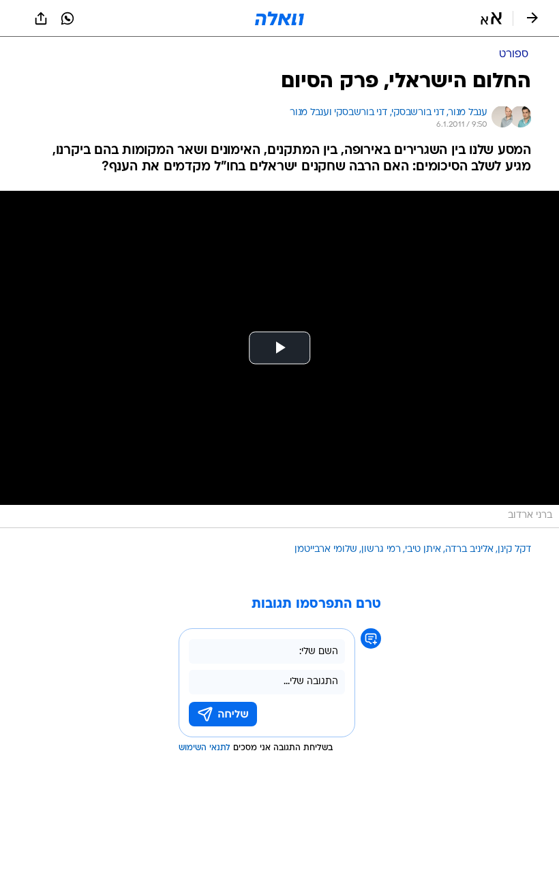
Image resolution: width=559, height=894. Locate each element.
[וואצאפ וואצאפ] (67, 18)
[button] (491, 18)
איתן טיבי (423, 549)
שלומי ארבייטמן (325, 549)
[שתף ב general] (40, 18)
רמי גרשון (381, 549)
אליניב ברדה (469, 549)
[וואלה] (279, 18)
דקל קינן (514, 549)
